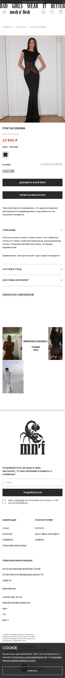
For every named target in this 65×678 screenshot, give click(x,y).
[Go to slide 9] (55, 116)
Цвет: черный (10, 147)
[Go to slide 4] (26, 116)
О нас (5, 528)
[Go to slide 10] (61, 116)
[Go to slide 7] (43, 116)
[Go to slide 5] (32, 116)
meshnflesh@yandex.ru (16, 602)
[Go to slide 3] (20, 116)
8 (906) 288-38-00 (12, 597)
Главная (7, 27)
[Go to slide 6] (38, 116)
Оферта (6, 580)
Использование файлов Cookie (21, 569)
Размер (6, 164)
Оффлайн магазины (14, 545)
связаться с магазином (18, 294)
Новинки (7, 539)
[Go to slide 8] (49, 116)
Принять (33, 670)
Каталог (21, 27)
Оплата (39, 528)
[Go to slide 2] (14, 116)
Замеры (39, 539)
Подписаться (33, 492)
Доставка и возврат (47, 534)
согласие (19, 500)
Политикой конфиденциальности (29, 657)
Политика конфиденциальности (22, 574)
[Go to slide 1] (6, 116)
